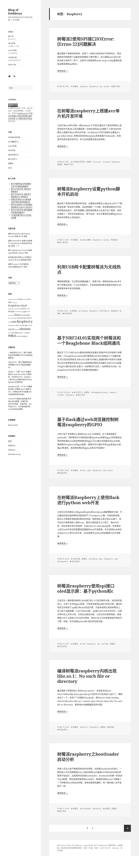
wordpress (16, 332)
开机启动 (114, 240)
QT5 (9, 322)
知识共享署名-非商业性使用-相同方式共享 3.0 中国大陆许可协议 (20, 116)
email (16, 311)
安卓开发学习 (13, 155)
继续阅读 (62, 71)
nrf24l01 (60, 395)
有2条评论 (68, 313)
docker (23, 308)
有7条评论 (63, 646)
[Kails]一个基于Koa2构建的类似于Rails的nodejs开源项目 (20, 379)
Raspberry (25, 321)
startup (106, 240)
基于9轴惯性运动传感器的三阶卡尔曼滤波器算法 (21, 185)
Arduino (20, 299)
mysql (23, 315)
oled (9, 318)
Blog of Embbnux (15, 11)
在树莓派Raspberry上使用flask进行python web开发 (88, 499)
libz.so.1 (85, 727)
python (29, 318)
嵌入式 (12, 37)
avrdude (14, 302)
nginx (27, 315)
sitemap (115, 848)
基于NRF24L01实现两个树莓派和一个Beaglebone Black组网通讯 (89, 340)
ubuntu (25, 329)
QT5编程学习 (13, 141)
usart (9, 333)
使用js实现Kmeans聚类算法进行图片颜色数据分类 (21, 200)
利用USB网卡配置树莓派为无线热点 (89, 269)
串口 (22, 333)
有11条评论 (63, 242)
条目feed (11, 445)
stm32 (11, 329)
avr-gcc (98, 162)
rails (13, 321)
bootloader (11, 309)
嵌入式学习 (12, 159)
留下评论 (116, 86)
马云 (10, 362)
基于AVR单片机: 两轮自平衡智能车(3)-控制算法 (21, 195)
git (22, 311)
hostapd (84, 311)
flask (19, 311)
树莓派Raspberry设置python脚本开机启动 (88, 191)
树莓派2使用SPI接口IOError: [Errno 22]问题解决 (85, 41)
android (10, 299)
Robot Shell (13, 425)
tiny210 (17, 329)
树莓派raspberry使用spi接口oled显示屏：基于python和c (85, 588)
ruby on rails (19, 325)
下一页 (127, 828)
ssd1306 (30, 325)
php (18, 318)
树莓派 (10, 32)
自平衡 (18, 336)
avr (10, 302)
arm (25, 299)
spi (26, 325)
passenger (14, 318)
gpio (25, 311)
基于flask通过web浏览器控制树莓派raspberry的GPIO (21, 205)
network (112, 392)
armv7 (28, 299)
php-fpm (23, 318)
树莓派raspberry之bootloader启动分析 (88, 756)
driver (28, 309)
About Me (12, 64)
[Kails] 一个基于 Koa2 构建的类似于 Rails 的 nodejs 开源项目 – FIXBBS (19, 374)
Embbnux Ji (22, 113)
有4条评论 (76, 561)
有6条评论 (63, 473)
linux (17, 314)
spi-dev (106, 86)
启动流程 (106, 808)
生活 (10, 168)
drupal (11, 311)
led (13, 315)
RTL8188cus (11, 325)
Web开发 (13, 44)
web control (108, 470)
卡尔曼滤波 (27, 333)
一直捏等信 (12, 352)
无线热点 (114, 311)
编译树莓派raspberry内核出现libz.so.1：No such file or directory (87, 676)
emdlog (94, 559)
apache (15, 299)
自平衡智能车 (24, 336)
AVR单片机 (14, 58)
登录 (10, 441)
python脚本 (86, 240)
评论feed (11, 450)
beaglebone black (17, 305)
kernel (10, 315)
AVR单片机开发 (14, 137)
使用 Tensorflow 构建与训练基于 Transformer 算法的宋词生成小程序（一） (20, 243)
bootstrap (17, 309)
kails (28, 311)
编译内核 (110, 727)
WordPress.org (14, 454)
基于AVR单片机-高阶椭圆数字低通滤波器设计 (21, 211)
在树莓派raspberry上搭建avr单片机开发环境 (88, 113)
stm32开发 (13, 51)
